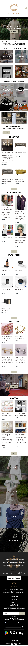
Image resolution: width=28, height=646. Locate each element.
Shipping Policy (14, 604)
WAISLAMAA (7, 589)
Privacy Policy (14, 601)
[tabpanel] (14, 385)
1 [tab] (12, 38)
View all (14, 189)
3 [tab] (14, 38)
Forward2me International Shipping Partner (14, 608)
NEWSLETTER (14, 610)
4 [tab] (15, 38)
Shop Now (6, 132)
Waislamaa (15, 640)
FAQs (14, 598)
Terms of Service (14, 605)
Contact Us (14, 599)
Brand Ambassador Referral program (14, 607)
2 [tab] (13, 38)
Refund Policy (14, 602)
